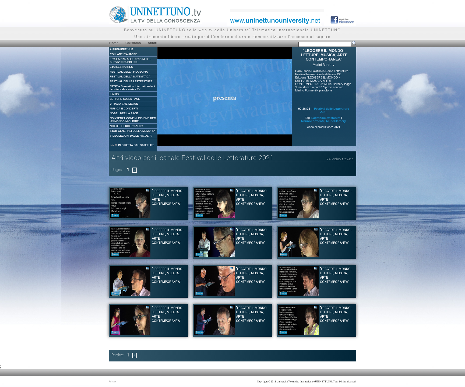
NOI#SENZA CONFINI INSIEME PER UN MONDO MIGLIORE (133, 120)
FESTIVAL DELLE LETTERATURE (131, 81)
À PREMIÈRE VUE (121, 49)
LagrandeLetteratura (325, 117)
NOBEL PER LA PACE (124, 113)
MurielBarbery (336, 121)
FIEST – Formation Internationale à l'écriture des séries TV (132, 88)
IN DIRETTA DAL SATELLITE (135, 145)
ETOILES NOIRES (121, 66)
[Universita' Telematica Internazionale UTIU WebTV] (155, 22)
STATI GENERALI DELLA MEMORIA (132, 130)
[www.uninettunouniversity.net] (274, 24)
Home (113, 43)
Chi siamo (133, 43)
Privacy (113, 381)
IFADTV (114, 94)
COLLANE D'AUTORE (123, 54)
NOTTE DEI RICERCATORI (126, 126)
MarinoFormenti (312, 121)
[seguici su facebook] (340, 24)
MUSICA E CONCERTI (124, 108)
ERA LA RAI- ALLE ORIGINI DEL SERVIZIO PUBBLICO (130, 60)
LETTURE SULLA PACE (125, 98)
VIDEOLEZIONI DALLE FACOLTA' (131, 135)
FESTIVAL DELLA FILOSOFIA (129, 71)
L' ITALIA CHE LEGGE (124, 103)
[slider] (212, 142)
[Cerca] (354, 44)
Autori (152, 43)
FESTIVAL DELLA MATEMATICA (130, 76)
